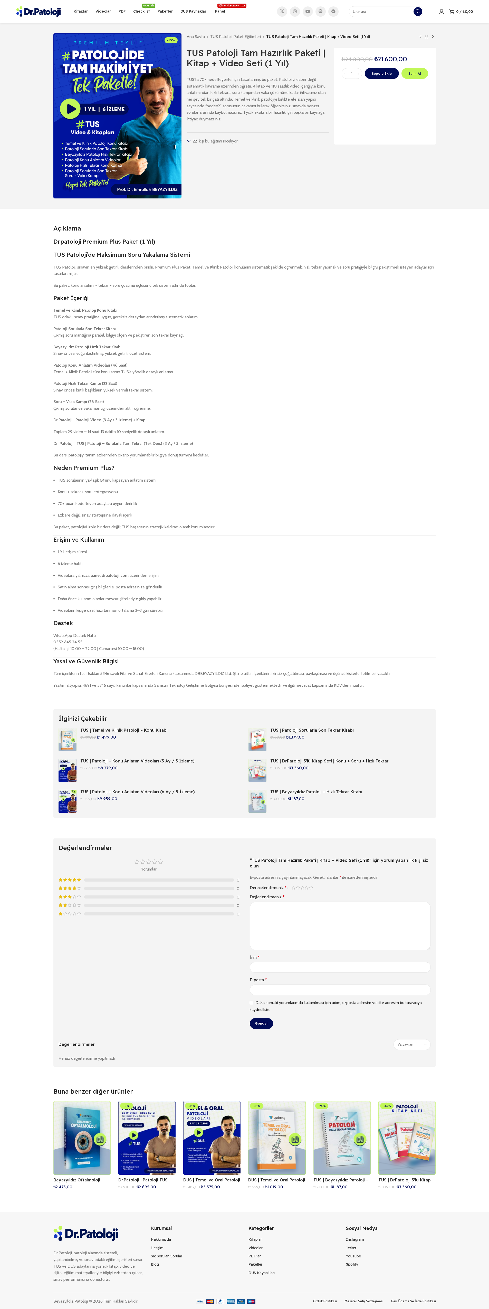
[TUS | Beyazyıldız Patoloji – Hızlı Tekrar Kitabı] (257, 801)
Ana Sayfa (196, 36)
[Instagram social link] (295, 11)
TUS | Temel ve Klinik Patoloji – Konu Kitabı (124, 730)
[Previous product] (420, 37)
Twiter (351, 1248)
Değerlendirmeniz (267, 896)
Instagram (355, 1239)
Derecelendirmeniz (268, 888)
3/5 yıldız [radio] (302, 888)
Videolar (255, 1248)
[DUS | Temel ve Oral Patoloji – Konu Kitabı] (276, 1138)
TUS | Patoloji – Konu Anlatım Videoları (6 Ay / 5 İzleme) (137, 791)
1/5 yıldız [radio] (294, 888)
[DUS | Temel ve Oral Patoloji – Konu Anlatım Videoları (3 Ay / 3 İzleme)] (212, 1138)
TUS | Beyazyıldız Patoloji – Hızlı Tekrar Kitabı (316, 791)
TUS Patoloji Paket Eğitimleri (235, 36)
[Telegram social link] (333, 11)
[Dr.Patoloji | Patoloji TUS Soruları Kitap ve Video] (147, 1138)
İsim (255, 957)
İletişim (157, 1248)
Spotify (352, 1264)
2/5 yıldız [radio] (298, 888)
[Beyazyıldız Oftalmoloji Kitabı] (82, 1138)
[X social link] (282, 11)
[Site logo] (38, 11)
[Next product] (433, 37)
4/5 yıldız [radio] (307, 888)
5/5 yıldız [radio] (311, 888)
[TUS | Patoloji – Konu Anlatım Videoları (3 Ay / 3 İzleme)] (67, 770)
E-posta (258, 979)
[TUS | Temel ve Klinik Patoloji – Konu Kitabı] (67, 739)
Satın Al (414, 73)
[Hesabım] (441, 11)
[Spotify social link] (320, 11)
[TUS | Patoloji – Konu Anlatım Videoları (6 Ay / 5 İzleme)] (67, 801)
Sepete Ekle (382, 73)
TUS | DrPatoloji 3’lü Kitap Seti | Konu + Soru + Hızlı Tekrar (329, 760)
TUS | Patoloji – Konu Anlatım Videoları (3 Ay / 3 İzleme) (137, 760)
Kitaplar (255, 1239)
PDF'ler (254, 1256)
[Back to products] (427, 37)
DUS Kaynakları (261, 1272)
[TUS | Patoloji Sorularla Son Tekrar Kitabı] (257, 739)
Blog (155, 1264)
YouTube (353, 1256)
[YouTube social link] (308, 11)
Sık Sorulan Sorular (166, 1256)
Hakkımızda (161, 1239)
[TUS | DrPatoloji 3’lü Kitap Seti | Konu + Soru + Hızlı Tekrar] (257, 770)
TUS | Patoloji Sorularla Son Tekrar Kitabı (312, 730)
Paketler (255, 1264)
